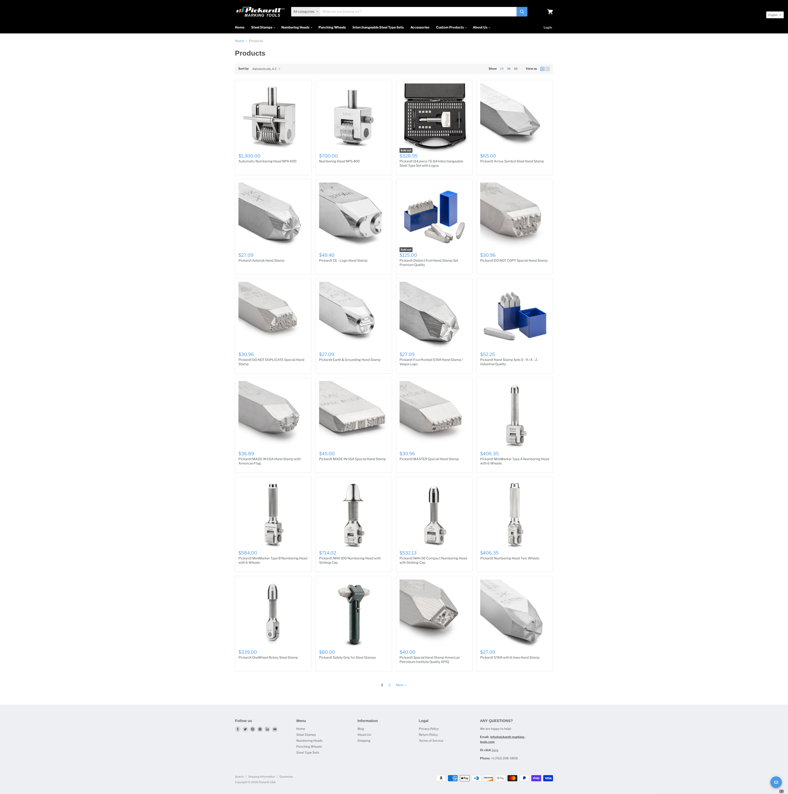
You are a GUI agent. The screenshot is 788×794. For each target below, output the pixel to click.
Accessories (419, 27)
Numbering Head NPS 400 (339, 161)
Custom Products (450, 27)
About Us (480, 27)
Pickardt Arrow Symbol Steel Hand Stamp (512, 161)
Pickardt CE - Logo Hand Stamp (343, 260)
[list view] (548, 69)
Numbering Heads (295, 27)
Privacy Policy (429, 729)
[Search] (522, 11)
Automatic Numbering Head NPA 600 (267, 161)
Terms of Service (431, 741)
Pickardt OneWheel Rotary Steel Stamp (268, 657)
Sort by (243, 69)
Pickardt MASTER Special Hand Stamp (429, 459)
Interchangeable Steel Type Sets (378, 27)
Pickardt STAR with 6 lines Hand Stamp (510, 657)
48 (516, 68)
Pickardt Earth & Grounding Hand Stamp (350, 360)
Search (239, 776)
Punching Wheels (332, 27)
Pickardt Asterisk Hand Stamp (261, 260)
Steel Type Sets (307, 752)
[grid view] (542, 69)
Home (239, 27)
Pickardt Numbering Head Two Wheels (509, 558)
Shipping (363, 741)
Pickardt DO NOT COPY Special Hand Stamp (514, 260)
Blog (360, 729)
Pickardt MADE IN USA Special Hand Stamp (352, 459)
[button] (775, 14)
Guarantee (286, 776)
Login (548, 27)
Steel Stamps (262, 27)
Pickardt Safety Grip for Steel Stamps (347, 657)
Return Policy (428, 735)
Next (400, 685)
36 (509, 68)
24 (502, 68)
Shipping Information (261, 776)
